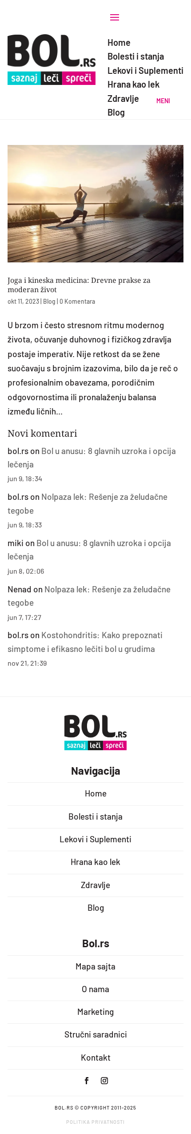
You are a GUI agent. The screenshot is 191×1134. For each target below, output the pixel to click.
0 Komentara (77, 301)
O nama (95, 989)
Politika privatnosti (95, 1122)
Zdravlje (95, 885)
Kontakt (96, 1057)
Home (96, 793)
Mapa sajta (95, 966)
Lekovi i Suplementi (95, 839)
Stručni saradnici (95, 1034)
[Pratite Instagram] (104, 1081)
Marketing (95, 1011)
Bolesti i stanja (95, 816)
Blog (49, 301)
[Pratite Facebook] (87, 1081)
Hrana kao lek (95, 862)
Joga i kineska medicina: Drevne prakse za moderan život (79, 284)
